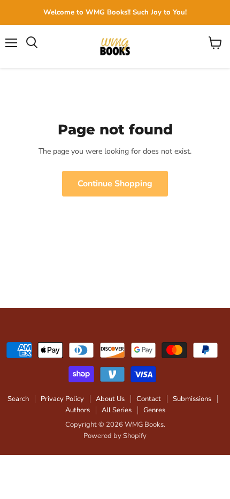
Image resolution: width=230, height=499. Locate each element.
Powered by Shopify (115, 436)
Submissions (192, 399)
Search (18, 399)
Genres (154, 410)
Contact (148, 399)
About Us (110, 399)
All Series (117, 410)
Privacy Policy (62, 399)
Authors (77, 410)
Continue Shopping (115, 184)
